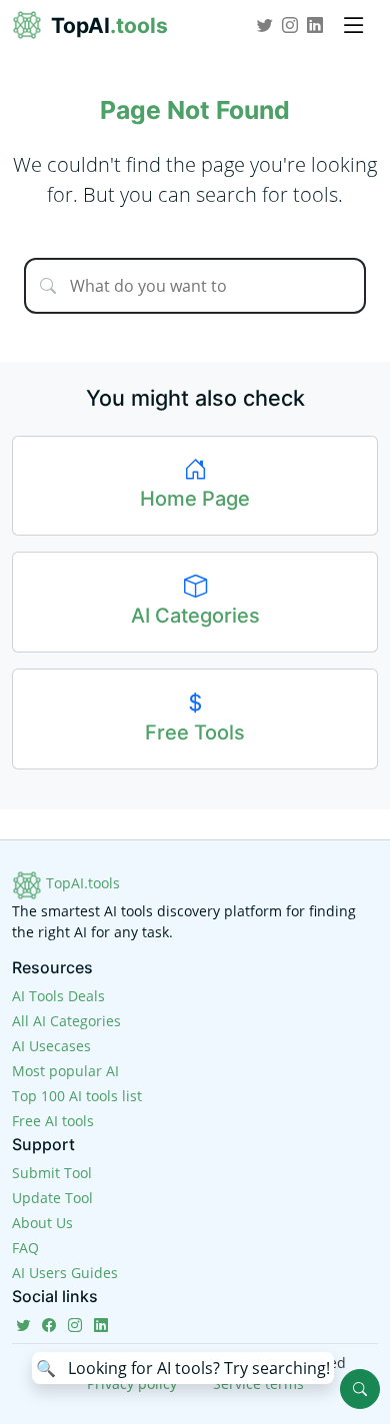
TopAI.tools (81, 882)
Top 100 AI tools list (77, 1095)
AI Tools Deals (58, 995)
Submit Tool (52, 1172)
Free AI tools (53, 1120)
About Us (42, 1222)
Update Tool (52, 1197)
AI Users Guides (65, 1272)
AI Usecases (51, 1045)
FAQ (25, 1247)
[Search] (360, 1389)
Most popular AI (65, 1070)
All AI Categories (66, 1020)
